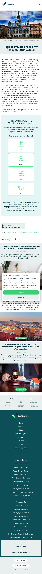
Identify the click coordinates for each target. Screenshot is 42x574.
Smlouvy (21, 437)
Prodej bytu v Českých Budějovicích (21, 534)
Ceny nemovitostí (11, 232)
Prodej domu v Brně (21, 467)
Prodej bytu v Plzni (21, 516)
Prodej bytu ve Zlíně (21, 523)
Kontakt (21, 427)
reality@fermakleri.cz (21, 552)
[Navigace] (39, 4)
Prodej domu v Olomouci (21, 478)
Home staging (21, 232)
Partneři (21, 441)
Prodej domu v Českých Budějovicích (21, 492)
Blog (11, 40)
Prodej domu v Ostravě (21, 471)
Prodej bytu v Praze (21, 506)
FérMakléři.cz (4, 40)
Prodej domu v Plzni (21, 474)
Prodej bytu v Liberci (21, 530)
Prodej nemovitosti (31, 232)
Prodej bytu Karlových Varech (21, 537)
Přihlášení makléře (21, 566)
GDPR (21, 444)
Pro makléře (21, 560)
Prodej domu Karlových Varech (21, 496)
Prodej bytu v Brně (21, 509)
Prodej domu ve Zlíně (21, 482)
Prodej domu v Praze (21, 464)
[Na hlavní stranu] (9, 3)
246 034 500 (21, 546)
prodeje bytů (16, 87)
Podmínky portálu (21, 448)
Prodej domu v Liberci (21, 489)
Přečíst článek (21, 338)
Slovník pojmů (21, 434)
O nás (21, 423)
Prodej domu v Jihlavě (21, 485)
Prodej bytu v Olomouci (21, 520)
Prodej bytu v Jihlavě (21, 527)
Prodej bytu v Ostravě (21, 513)
